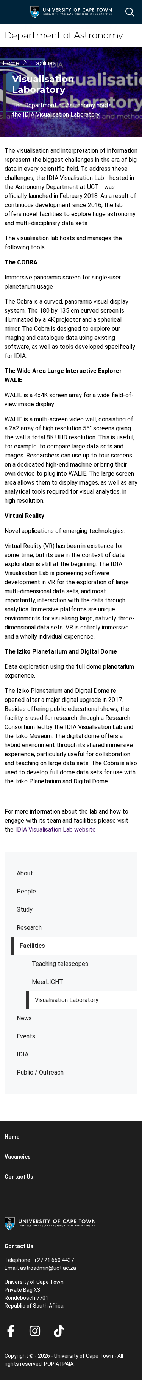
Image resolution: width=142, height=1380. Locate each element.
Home (11, 63)
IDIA (22, 1054)
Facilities (32, 945)
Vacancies (18, 1157)
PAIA (67, 1364)
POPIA (51, 1364)
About (25, 873)
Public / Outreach (40, 1072)
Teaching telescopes (60, 963)
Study (25, 909)
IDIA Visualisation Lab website (55, 829)
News (24, 1018)
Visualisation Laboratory (66, 1000)
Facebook (10, 1331)
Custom (35, 1331)
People (26, 891)
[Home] (50, 1223)
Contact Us (19, 1177)
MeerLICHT (47, 981)
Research (29, 927)
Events (26, 1036)
